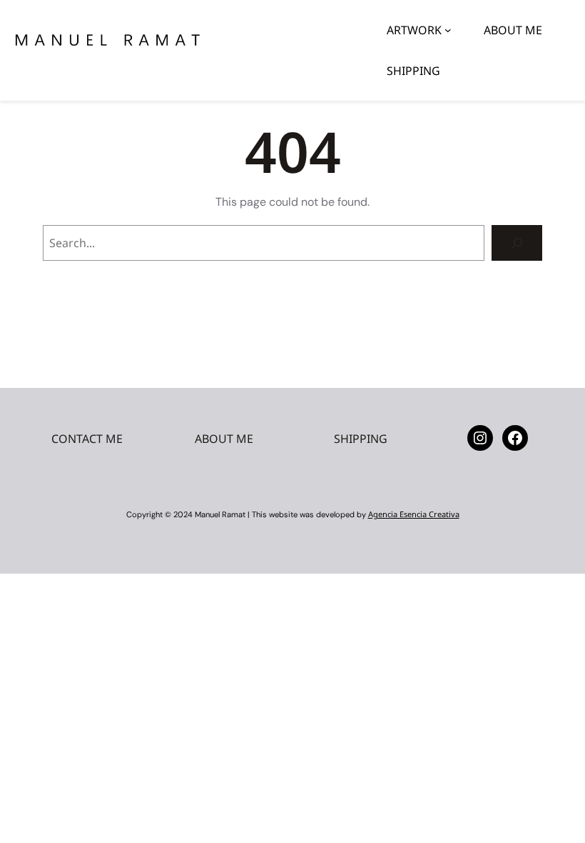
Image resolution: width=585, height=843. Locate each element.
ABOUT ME (224, 439)
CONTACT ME (87, 439)
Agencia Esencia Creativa (413, 514)
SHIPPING (360, 439)
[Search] (517, 242)
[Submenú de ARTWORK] (448, 30)
